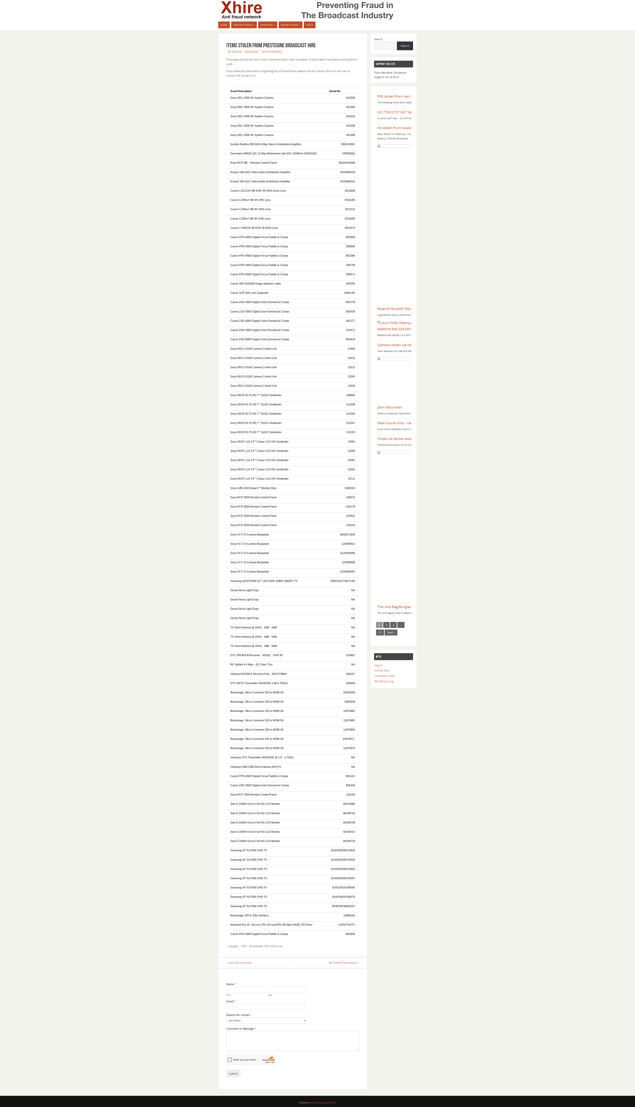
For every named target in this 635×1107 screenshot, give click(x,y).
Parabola (317, 1102)
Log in (378, 665)
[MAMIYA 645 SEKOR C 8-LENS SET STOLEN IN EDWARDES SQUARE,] (400, 322)
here (252, 75)
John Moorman (389, 407)
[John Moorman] (399, 359)
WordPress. (330, 1102)
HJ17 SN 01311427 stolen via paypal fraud (411, 112)
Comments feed (384, 676)
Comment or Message (241, 1028)
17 (380, 632)
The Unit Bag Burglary (395, 606)
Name (231, 984)
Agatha (237, 51)
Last (270, 995)
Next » (391, 632)
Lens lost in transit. (239, 962)
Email (230, 1001)
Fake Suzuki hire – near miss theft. (404, 423)
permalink (276, 946)
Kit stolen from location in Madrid (404, 127)
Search (378, 39)
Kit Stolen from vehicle (344, 962)
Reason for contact (238, 1015)
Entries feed (382, 670)
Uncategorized (272, 51)
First (228, 995)
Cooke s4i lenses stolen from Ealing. (406, 438)
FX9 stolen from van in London (402, 96)
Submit (233, 1073)
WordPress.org (384, 681)
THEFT (244, 946)
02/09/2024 (251, 51)
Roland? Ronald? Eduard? (397, 308)
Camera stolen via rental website (403, 345)
